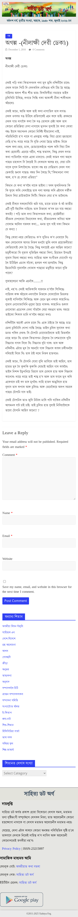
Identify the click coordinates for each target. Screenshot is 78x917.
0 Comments (38, 49)
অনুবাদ (5, 682)
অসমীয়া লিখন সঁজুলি (12, 626)
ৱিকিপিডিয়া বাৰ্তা (10, 731)
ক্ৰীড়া (5, 663)
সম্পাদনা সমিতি (10, 700)
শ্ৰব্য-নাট (6, 719)
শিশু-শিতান (8, 725)
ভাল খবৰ (7, 738)
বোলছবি (6, 657)
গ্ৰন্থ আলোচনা (9, 645)
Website (7, 559)
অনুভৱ (5, 670)
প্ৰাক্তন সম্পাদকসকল (12, 694)
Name (7, 513)
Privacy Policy (11, 848)
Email (7, 536)
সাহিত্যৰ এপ (8, 633)
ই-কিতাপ (7, 713)
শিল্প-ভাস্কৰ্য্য (8, 750)
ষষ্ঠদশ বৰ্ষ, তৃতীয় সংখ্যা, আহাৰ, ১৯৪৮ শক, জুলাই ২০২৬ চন (39, 21)
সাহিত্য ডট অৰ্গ (25, 875)
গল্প (8, 36)
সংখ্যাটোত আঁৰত (10, 707)
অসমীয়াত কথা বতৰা (28, 866)
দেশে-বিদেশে (8, 639)
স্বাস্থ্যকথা (7, 676)
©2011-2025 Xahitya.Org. (39, 913)
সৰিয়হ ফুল (7, 744)
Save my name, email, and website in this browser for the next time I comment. (37, 589)
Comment (9, 455)
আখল (5, 651)
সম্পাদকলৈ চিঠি (10, 688)
